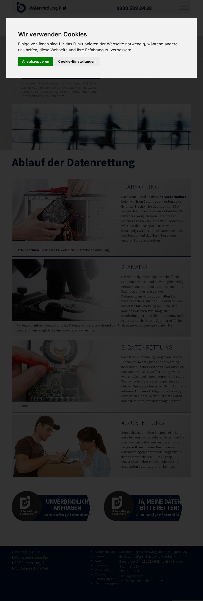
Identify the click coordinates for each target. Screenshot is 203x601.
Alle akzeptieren (35, 61)
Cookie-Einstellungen (77, 61)
